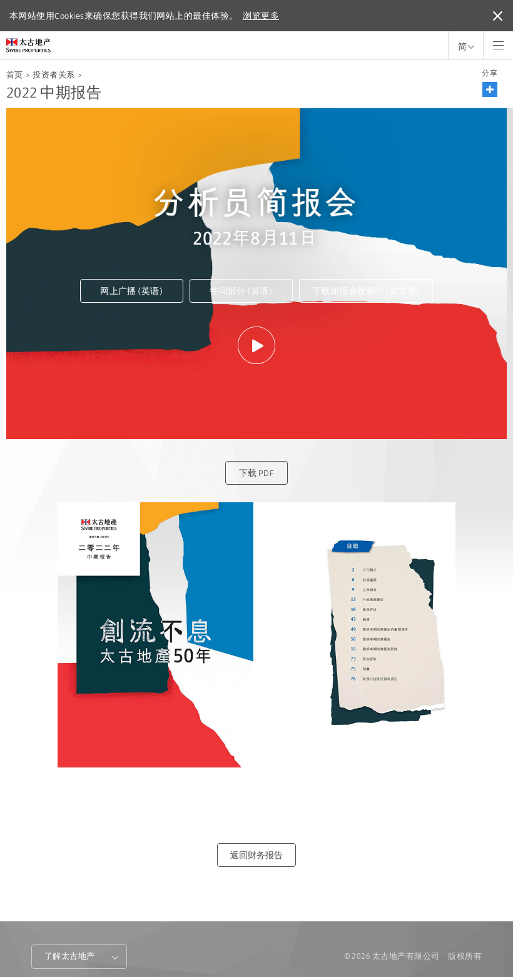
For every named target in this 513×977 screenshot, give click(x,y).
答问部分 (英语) (241, 291)
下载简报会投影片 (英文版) (366, 291)
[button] (489, 89)
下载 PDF (257, 473)
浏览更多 (261, 16)
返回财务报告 (256, 855)
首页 (14, 74)
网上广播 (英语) (131, 291)
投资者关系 (53, 74)
